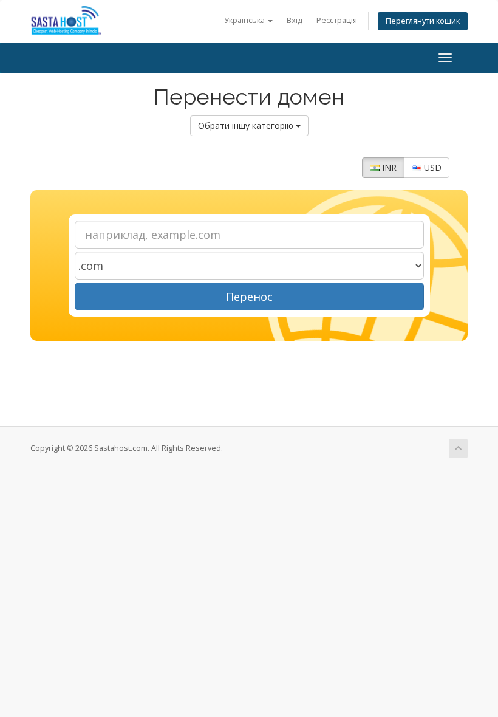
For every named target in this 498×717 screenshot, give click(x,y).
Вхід (294, 20)
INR (388, 167)
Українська (245, 20)
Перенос (249, 296)
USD (431, 167)
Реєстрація (336, 20)
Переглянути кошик (423, 21)
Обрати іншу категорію (247, 125)
